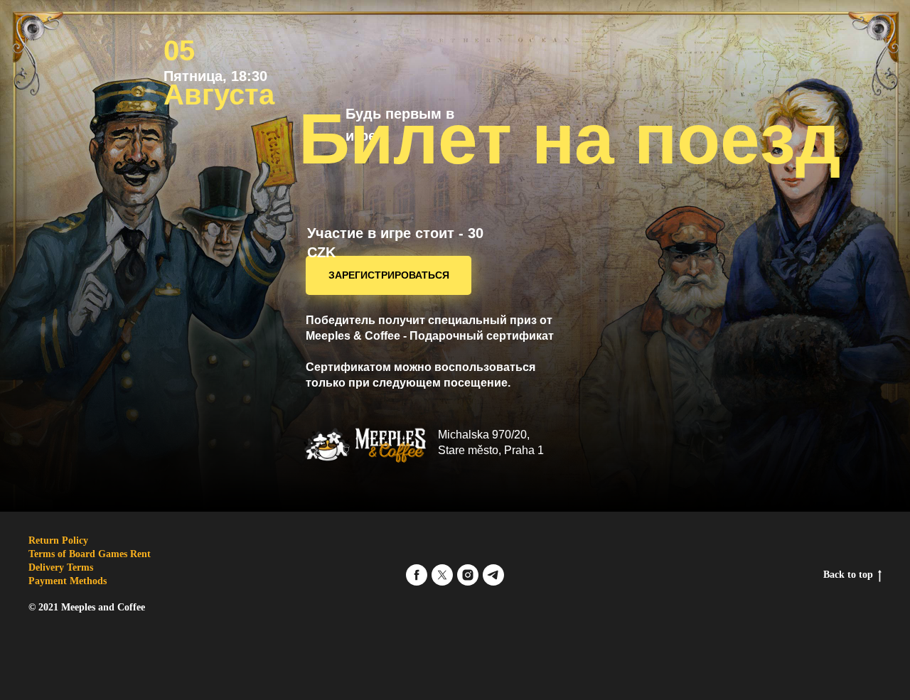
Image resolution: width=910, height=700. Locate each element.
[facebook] (416, 575)
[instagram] (467, 575)
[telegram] (493, 575)
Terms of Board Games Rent (89, 554)
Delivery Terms (60, 567)
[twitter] (442, 575)
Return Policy (58, 540)
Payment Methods (67, 581)
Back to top (848, 574)
